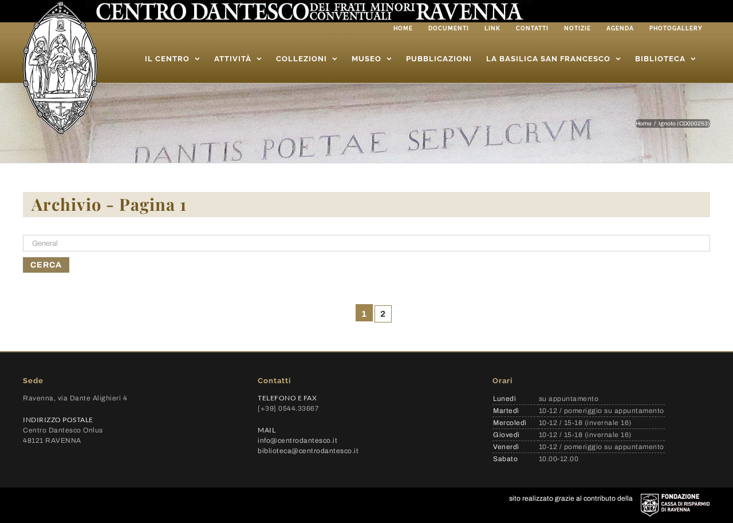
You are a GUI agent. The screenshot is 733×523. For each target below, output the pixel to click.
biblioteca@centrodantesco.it (308, 451)
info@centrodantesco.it (297, 441)
